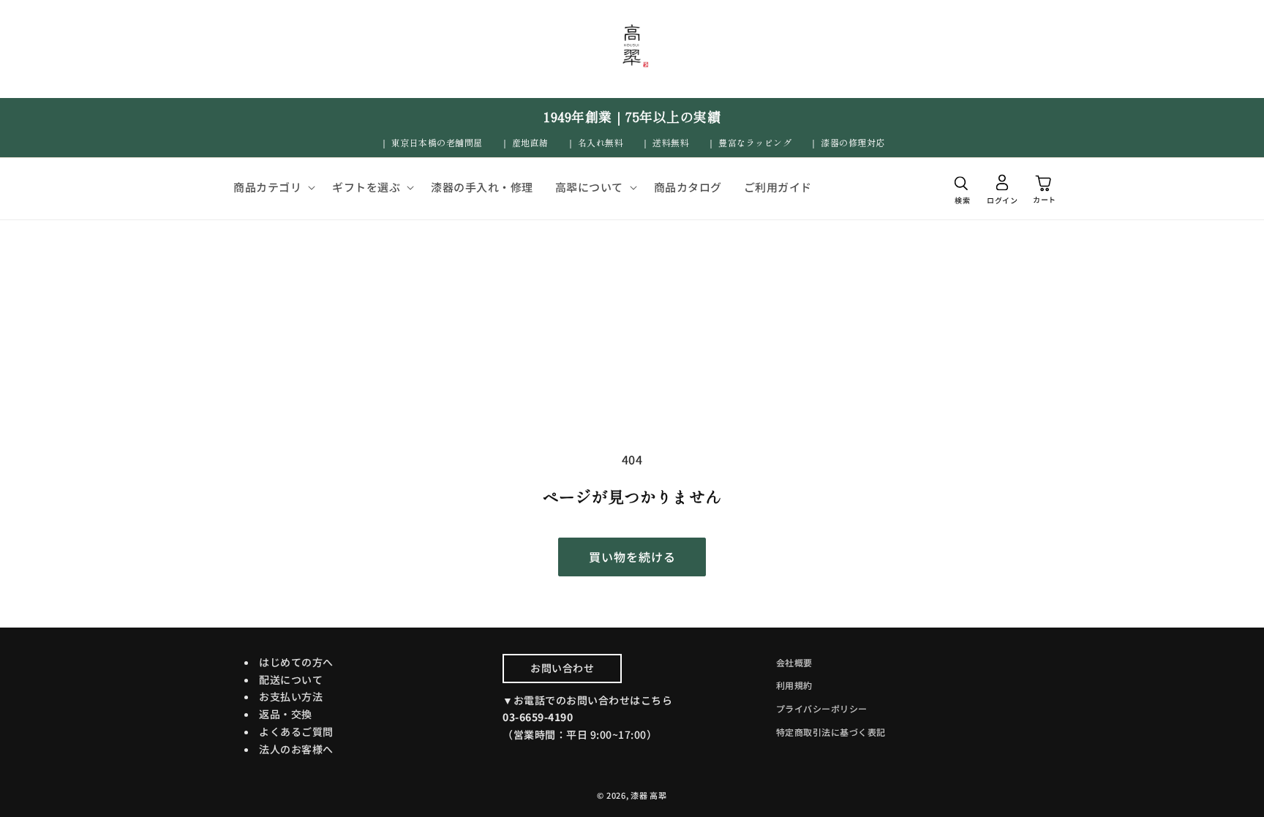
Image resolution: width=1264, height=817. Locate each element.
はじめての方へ (296, 662)
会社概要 (794, 662)
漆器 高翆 (649, 795)
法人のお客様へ (296, 749)
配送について (291, 679)
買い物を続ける (632, 556)
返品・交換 (285, 714)
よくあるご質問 (296, 731)
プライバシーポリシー (822, 708)
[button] (271, 187)
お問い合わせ (562, 667)
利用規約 (794, 685)
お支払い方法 (291, 696)
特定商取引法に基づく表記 (831, 732)
